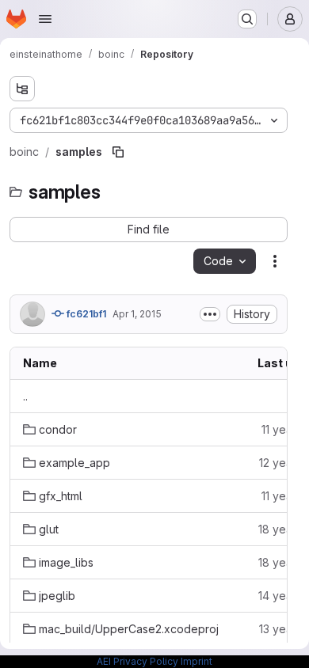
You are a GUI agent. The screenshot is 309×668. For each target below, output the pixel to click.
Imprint (196, 661)
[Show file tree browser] (22, 88)
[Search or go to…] (247, 18)
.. (25, 396)
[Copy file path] (118, 152)
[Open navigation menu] (45, 19)
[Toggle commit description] (210, 314)
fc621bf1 (85, 314)
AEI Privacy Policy (137, 661)
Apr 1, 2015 (137, 314)
